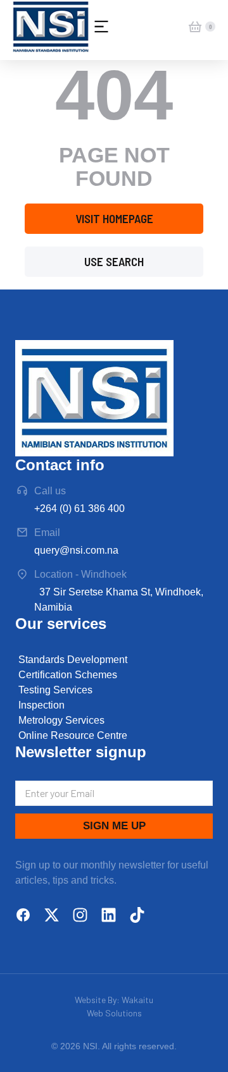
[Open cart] (195, 26)
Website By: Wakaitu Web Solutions (114, 1006)
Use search (114, 261)
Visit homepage (114, 218)
